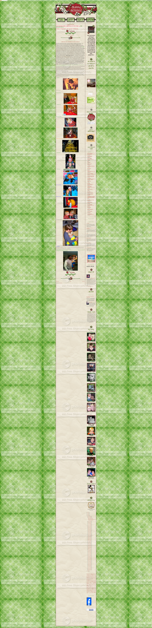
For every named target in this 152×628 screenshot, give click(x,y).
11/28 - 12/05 (89, 523)
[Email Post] (73, 276)
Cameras (87, 578)
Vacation (87, 592)
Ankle (95, 574)
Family (92, 581)
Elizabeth (91, 580)
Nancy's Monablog (89, 158)
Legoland (93, 585)
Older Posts (83, 281)
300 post (91, 573)
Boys (90, 577)
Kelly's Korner (89, 168)
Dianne (87, 580)
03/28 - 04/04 (89, 557)
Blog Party (94, 576)
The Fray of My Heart (89, 153)
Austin (94, 575)
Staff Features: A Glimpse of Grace (90, 176)
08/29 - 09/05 (89, 535)
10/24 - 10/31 (89, 527)
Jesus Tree (89, 585)
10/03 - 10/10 (89, 530)
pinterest (87, 589)
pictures (95, 588)
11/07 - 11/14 (89, 525)
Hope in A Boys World (89, 189)
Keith (92, 585)
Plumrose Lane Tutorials (90, 209)
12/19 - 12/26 (89, 517)
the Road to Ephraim (89, 202)
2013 (88, 512)
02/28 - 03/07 (89, 561)
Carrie (90, 578)
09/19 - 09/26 (89, 532)
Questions (91, 589)
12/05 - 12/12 (89, 522)
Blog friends (88, 576)
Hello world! (88, 200)
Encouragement (94, 580)
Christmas (71, 35)
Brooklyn (94, 577)
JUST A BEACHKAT (89, 204)
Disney (88, 580)
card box (89, 578)
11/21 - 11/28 (89, 524)
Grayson (88, 583)
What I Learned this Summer (90, 192)
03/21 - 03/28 (89, 558)
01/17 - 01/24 (89, 567)
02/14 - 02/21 (89, 563)
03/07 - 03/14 (89, 560)
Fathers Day (94, 581)
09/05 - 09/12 (89, 534)
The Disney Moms (89, 186)
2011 (88, 514)
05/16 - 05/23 (89, 550)
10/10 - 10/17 (89, 529)
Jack (87, 585)
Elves (92, 580)
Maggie (95, 585)
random (92, 589)
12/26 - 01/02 (89, 516)
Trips (94, 591)
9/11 (95, 573)
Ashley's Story (89, 181)
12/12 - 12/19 (89, 521)
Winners (95, 592)
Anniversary (88, 575)
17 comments (71, 276)
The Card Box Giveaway (88, 247)
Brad (91, 577)
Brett (92, 577)
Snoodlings (88, 183)
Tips (88, 591)
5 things (93, 573)
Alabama (90, 574)
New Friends (90, 588)
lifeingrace (88, 170)
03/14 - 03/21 (89, 559)
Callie (95, 577)
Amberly (94, 574)
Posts (88, 93)
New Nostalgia (89, 178)
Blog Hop (91, 576)
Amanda (92, 574)
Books (89, 577)
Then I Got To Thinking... (90, 173)
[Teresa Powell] (89, 605)
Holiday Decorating (91, 584)
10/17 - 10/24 (89, 528)
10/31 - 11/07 (89, 526)
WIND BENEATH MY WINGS (90, 214)
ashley (92, 575)
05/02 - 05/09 (89, 552)
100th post (90, 573)
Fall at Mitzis (90, 581)
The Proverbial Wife (89, 211)
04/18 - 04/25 (89, 554)
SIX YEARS (88, 194)
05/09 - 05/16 (89, 551)
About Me (88, 574)
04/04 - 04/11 (89, 556)
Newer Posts (57, 281)
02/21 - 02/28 (89, 562)
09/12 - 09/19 (89, 533)
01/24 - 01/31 (89, 566)
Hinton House (94, 583)
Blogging (88, 577)
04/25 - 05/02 (89, 553)
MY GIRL (87, 233)
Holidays (95, 584)
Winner (92, 592)
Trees (93, 591)
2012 (88, 513)
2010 (88, 515)
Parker (92, 588)
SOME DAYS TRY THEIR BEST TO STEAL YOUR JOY (70, 41)
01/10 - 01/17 (89, 568)
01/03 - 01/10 (89, 569)
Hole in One (88, 584)
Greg (89, 583)
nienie (88, 161)
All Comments (89, 94)
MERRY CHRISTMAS (70, 24)
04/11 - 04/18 (89, 555)
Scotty (95, 589)
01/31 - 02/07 (89, 565)
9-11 (94, 573)
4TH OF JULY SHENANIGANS (90, 205)
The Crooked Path (89, 207)
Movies (88, 588)
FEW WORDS (87, 223)
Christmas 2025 (88, 164)
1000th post (88, 573)
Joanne (91, 585)
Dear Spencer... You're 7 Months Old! (91, 174)
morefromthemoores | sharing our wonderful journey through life (91, 196)
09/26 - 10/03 (89, 531)
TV (95, 591)
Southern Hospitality (89, 156)
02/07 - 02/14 (89, 564)
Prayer (89, 589)
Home (70, 281)
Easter (90, 580)
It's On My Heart (89, 212)
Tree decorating (91, 591)
